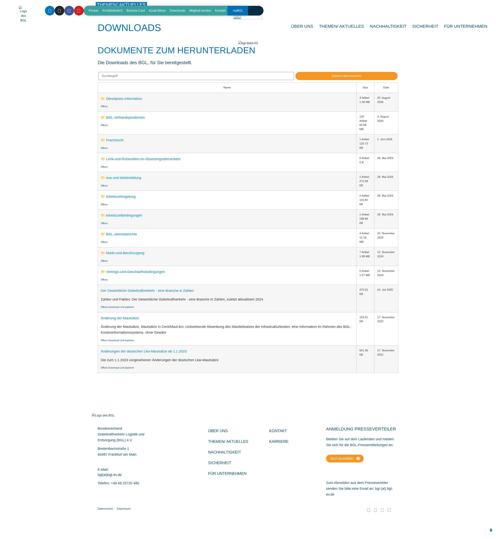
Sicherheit (219, 463)
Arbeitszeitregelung (121, 197)
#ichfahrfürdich (112, 10)
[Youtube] (79, 11)
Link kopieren (127, 307)
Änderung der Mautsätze (120, 318)
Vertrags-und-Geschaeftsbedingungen (135, 272)
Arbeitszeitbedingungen (124, 215)
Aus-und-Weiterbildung (123, 178)
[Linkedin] (50, 11)
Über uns (218, 431)
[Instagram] (59, 11)
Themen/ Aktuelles (341, 26)
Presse (93, 10)
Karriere (278, 441)
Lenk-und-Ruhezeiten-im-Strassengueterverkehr (143, 159)
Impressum (124, 508)
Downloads (177, 10)
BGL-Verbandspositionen (125, 117)
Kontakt (220, 10)
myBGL (238, 10)
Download (113, 307)
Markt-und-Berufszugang (125, 253)
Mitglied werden (200, 10)
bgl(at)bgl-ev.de (110, 475)
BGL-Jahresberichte (121, 234)
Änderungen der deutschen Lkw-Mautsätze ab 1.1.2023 (144, 351)
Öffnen (104, 106)
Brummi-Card (136, 10)
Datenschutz (105, 508)
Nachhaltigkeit (224, 452)
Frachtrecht (115, 140)
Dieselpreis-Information (124, 99)
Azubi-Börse (157, 10)
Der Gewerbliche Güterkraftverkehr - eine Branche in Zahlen (147, 291)
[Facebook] (69, 11)
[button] (251, 9)
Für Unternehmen (227, 473)
